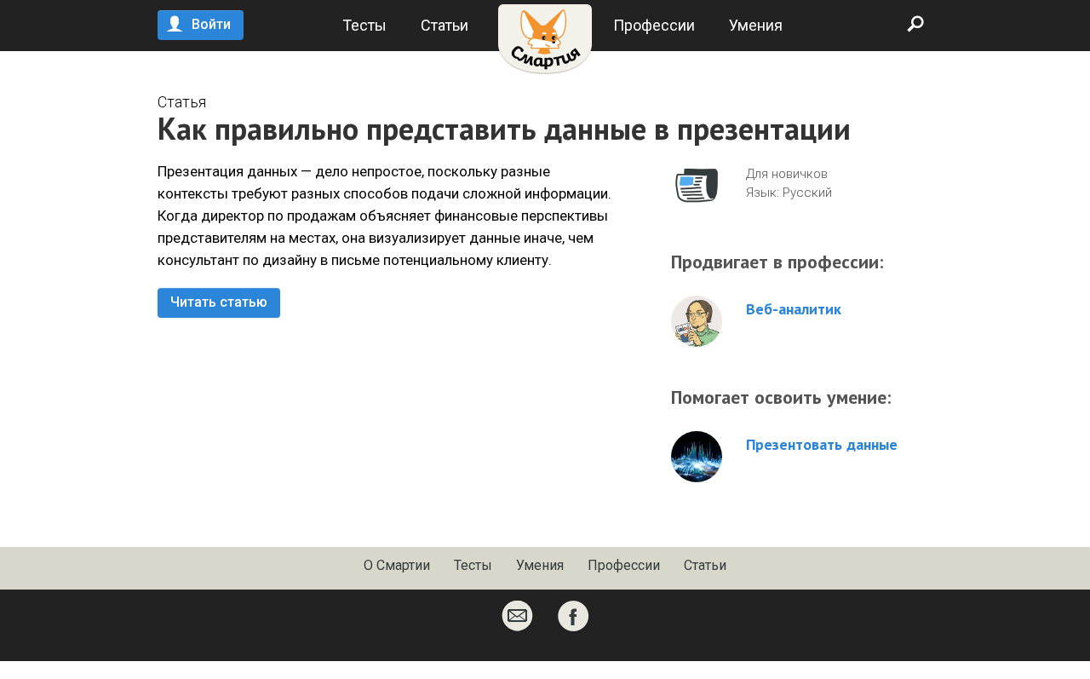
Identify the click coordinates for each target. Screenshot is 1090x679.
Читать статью (218, 302)
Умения (756, 25)
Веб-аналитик (793, 309)
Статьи (444, 25)
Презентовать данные (822, 444)
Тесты (364, 25)
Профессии (654, 25)
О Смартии (397, 565)
